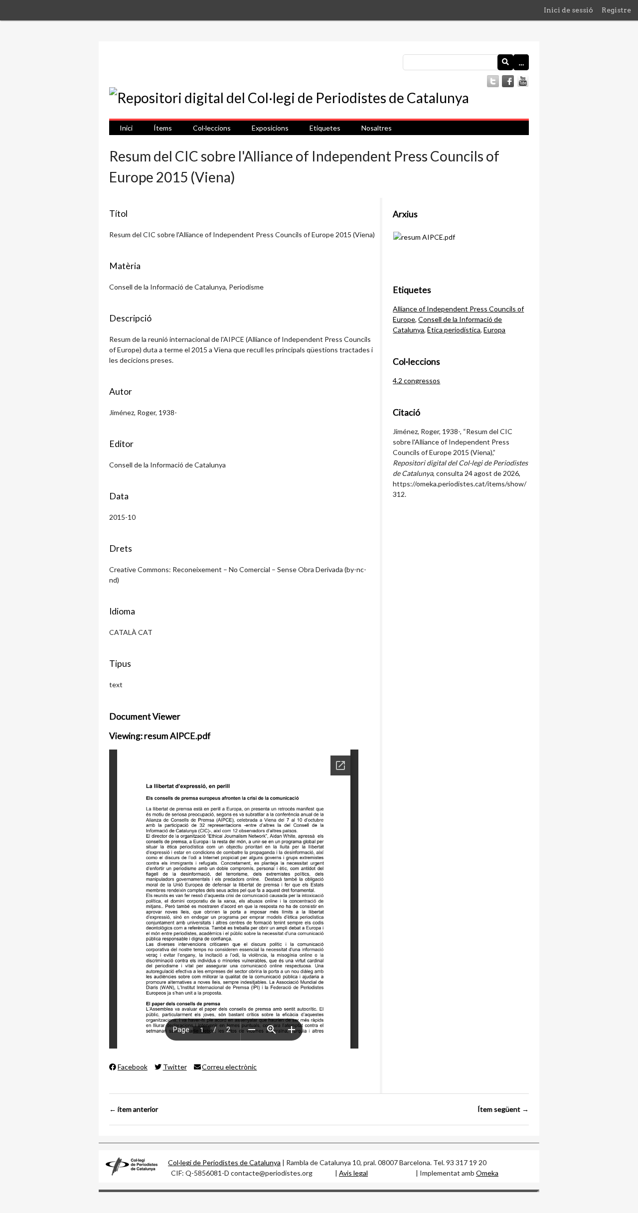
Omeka (487, 1173)
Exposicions (270, 128)
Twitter (175, 1066)
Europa (494, 329)
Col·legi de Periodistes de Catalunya (224, 1162)
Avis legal (353, 1173)
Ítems (163, 128)
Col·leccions (212, 128)
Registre (616, 10)
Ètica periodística (453, 329)
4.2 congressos (416, 380)
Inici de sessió (568, 10)
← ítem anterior (133, 1109)
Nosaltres (376, 128)
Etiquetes (325, 128)
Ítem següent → (503, 1109)
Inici (126, 128)
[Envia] (505, 62)
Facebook (133, 1066)
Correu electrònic (229, 1066)
